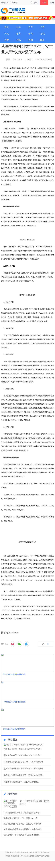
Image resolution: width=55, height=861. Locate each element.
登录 (44, 3)
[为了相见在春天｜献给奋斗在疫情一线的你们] (27, 745)
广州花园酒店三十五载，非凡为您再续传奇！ (22, 813)
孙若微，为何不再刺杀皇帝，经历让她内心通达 (23, 775)
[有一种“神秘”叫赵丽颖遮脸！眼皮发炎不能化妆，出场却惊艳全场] (11, 804)
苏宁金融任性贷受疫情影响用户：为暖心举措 (22, 829)
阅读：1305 (17, 60)
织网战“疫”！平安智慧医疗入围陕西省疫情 (21, 835)
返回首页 (5, 3)
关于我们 (16, 856)
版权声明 (39, 856)
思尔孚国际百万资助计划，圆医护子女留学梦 (22, 824)
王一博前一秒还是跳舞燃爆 (14, 674)
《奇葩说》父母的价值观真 (14, 702)
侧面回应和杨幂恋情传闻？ (14, 729)
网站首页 (9, 856)
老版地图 (31, 856)
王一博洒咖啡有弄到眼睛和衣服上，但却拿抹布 (23, 769)
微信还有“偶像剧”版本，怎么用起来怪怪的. (22, 782)
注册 (52, 3)
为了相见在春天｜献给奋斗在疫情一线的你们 (22, 749)
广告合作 (13, 3)
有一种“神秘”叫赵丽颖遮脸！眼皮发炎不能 (35, 802)
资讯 (8, 60)
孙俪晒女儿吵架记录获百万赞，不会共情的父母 (23, 762)
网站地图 (46, 856)
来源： (30, 60)
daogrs (15, 632)
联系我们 (24, 856)
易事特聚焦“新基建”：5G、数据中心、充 (21, 818)
